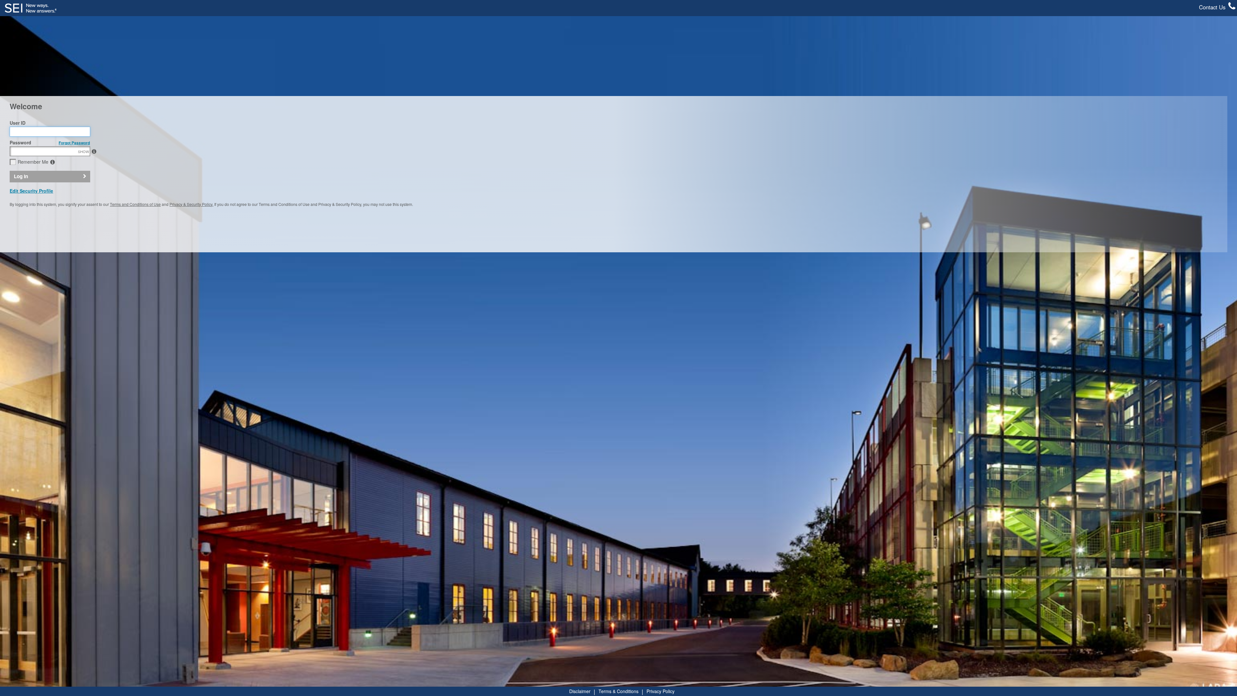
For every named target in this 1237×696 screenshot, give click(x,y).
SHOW (83, 151)
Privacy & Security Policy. (191, 204)
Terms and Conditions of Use (135, 204)
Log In (21, 176)
